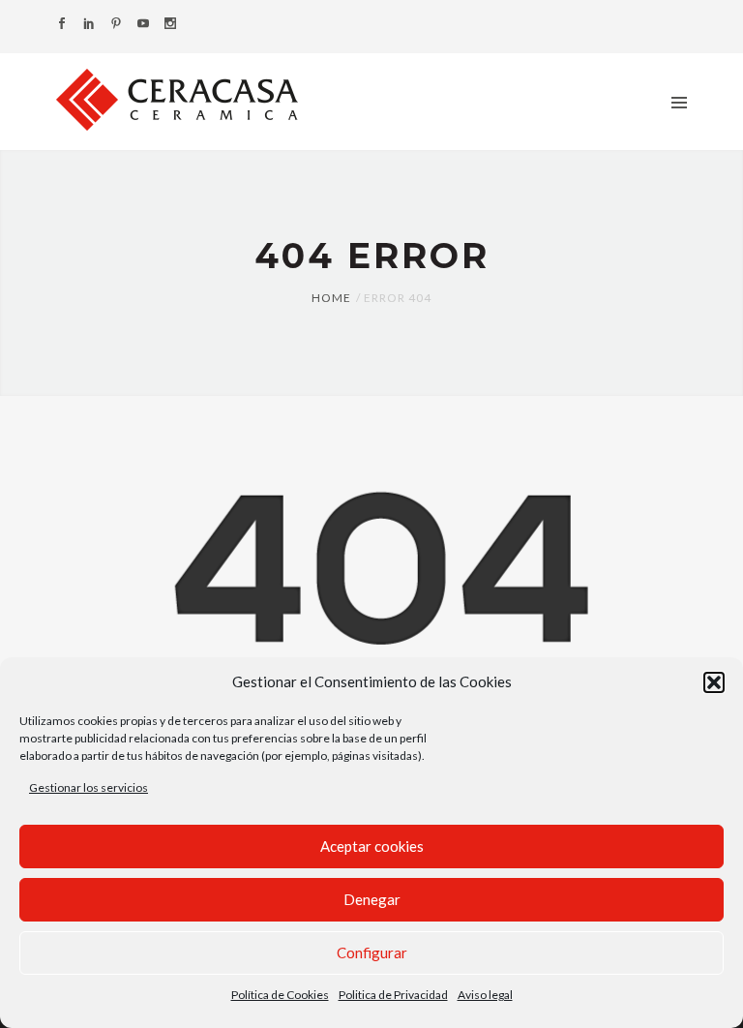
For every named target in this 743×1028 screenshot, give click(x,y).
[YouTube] (143, 24)
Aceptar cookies (372, 846)
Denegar (372, 899)
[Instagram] (170, 24)
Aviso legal (485, 994)
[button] (714, 682)
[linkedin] (89, 24)
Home (331, 297)
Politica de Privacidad (393, 994)
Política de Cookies (280, 994)
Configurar (372, 952)
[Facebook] (62, 24)
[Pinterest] (116, 24)
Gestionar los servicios (88, 787)
